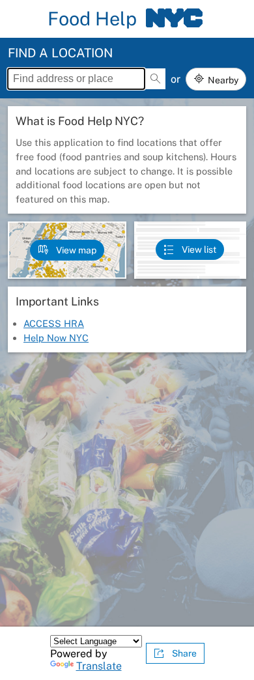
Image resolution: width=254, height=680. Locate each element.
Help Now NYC (56, 337)
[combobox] (76, 78)
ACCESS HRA (53, 323)
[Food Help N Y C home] (174, 19)
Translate (99, 666)
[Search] (155, 78)
